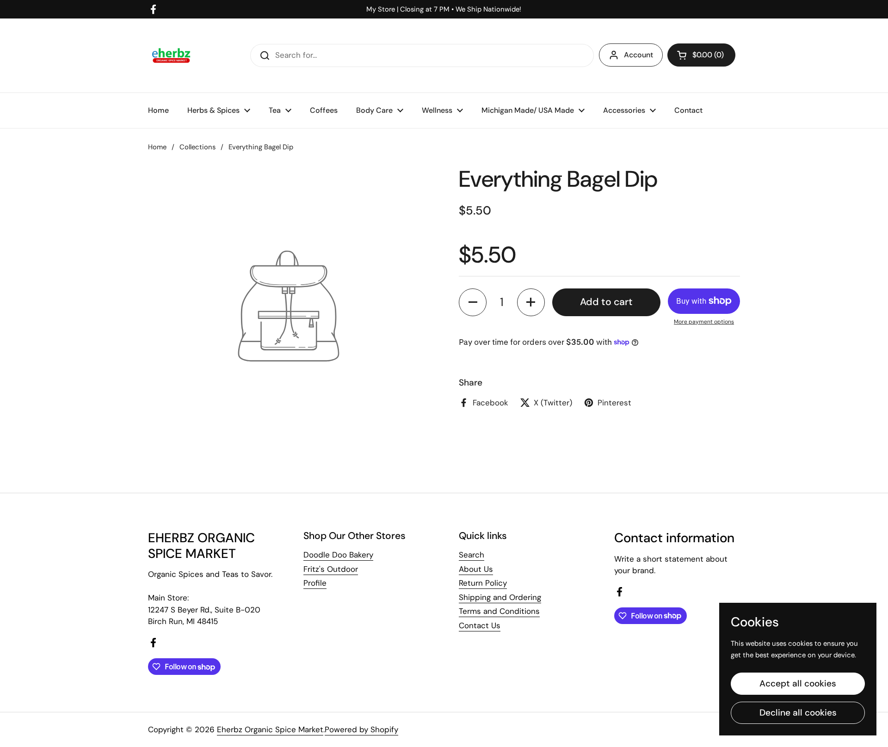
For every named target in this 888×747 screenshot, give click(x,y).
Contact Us (479, 625)
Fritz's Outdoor (330, 569)
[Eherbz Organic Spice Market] (171, 55)
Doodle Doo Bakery (338, 555)
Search (471, 555)
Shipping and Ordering (500, 597)
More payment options (704, 321)
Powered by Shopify (361, 729)
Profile (315, 583)
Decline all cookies (798, 712)
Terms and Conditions (499, 611)
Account (638, 55)
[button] (701, 55)
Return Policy (483, 583)
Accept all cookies (797, 683)
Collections (197, 147)
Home (157, 147)
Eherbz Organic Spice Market (270, 729)
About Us (476, 569)
